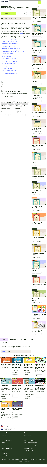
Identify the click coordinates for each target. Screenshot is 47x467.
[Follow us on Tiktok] (25, 450)
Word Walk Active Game (7, 53)
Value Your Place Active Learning (9, 40)
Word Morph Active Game (8, 55)
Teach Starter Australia (29, 440)
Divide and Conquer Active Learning (10, 43)
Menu (43, 2)
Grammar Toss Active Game (8, 63)
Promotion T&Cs (24, 459)
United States (6, 459)
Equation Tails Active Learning (8, 46)
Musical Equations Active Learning (9, 41)
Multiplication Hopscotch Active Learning (11, 48)
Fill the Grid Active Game (7, 67)
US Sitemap (38, 459)
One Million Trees (7, 438)
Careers (3, 442)
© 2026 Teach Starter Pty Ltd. (24, 461)
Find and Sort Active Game (8, 65)
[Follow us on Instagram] (27, 450)
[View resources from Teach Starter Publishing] (2, 18)
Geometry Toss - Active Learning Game (11, 72)
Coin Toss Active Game (7, 68)
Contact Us (4, 453)
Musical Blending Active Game (9, 58)
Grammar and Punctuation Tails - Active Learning (13, 51)
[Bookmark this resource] (25, 13)
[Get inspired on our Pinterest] (32, 450)
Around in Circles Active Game (9, 70)
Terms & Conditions (15, 459)
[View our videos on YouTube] (30, 450)
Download (7, 13)
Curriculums (27, 438)
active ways (7, 35)
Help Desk (4, 451)
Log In (44, 459)
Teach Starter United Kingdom (31, 445)
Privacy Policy (32, 459)
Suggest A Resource (6, 455)
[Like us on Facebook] (29, 450)
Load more (23, 422)
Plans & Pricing (27, 435)
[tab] (4, 339)
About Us (4, 435)
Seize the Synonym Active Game (9, 73)
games (21, 33)
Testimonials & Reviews (7, 440)
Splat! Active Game (6, 56)
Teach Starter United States (30, 442)
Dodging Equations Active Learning (10, 45)
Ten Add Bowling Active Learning (9, 50)
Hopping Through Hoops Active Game (10, 61)
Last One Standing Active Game (9, 60)
